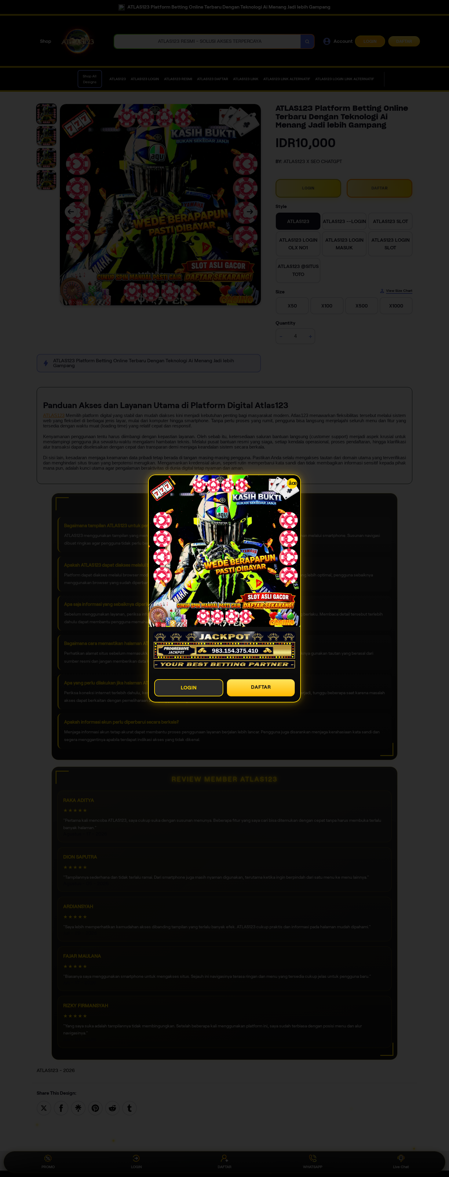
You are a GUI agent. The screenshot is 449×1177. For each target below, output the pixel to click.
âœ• (293, 483)
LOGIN (189, 687)
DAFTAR (261, 687)
